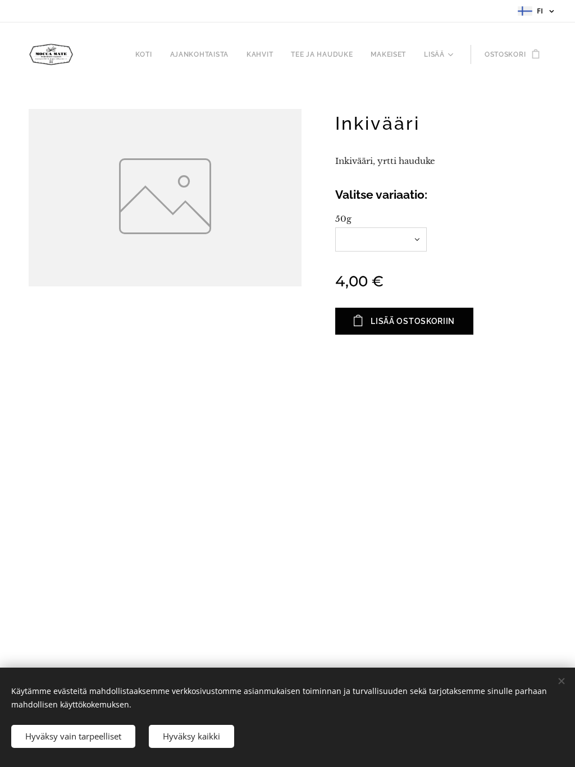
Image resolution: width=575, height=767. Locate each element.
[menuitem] (147, 54)
